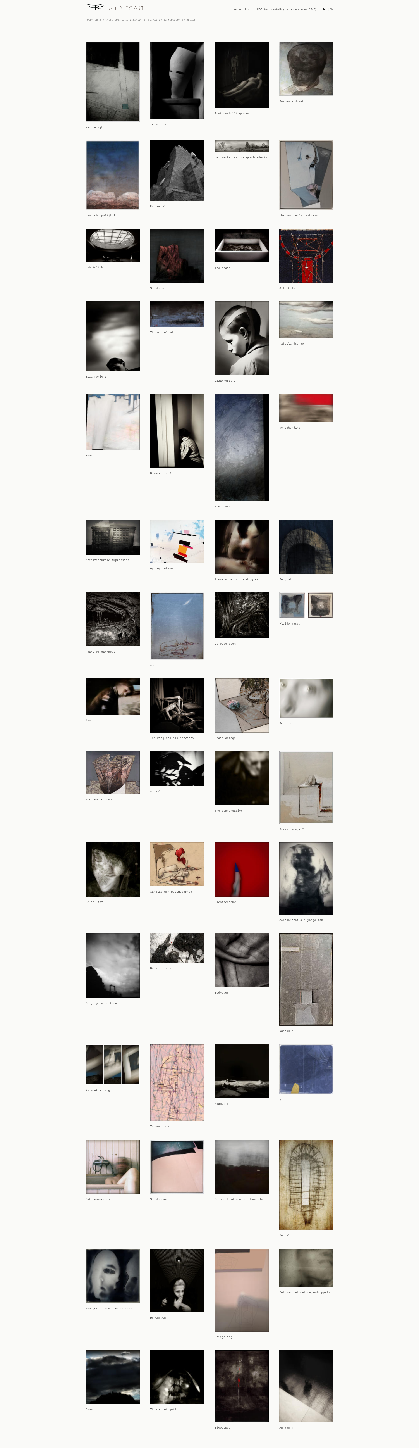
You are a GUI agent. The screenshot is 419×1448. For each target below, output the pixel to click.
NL (325, 9)
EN (331, 9)
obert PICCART (123, 8)
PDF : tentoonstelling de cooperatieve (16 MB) (286, 9)
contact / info (241, 9)
